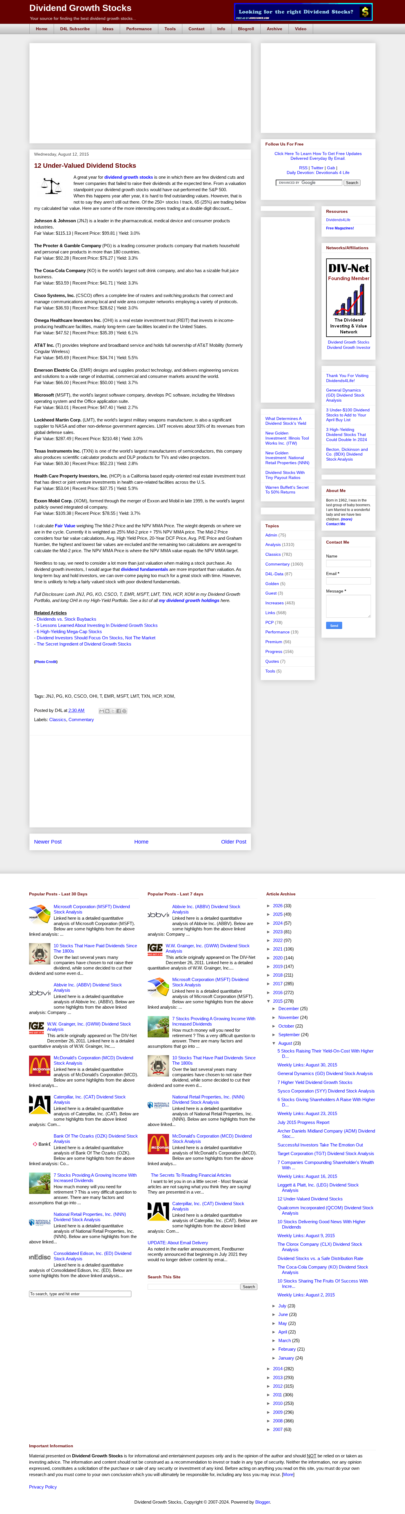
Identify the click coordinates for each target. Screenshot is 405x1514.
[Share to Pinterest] (124, 711)
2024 (278, 923)
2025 (278, 914)
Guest (271, 593)
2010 (278, 1403)
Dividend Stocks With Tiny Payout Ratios (285, 475)
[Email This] (102, 711)
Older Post (233, 842)
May (283, 1323)
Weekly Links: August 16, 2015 (307, 1176)
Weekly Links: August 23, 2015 (307, 1113)
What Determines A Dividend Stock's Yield (285, 421)
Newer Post (48, 842)
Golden (272, 583)
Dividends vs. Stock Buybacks (66, 619)
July (283, 1305)
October (286, 1026)
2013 (278, 1377)
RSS (303, 167)
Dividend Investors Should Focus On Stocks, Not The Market (96, 637)
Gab (331, 167)
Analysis (273, 544)
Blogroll (246, 28)
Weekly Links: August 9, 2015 (306, 1235)
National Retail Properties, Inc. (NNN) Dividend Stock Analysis (90, 1217)
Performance (139, 28)
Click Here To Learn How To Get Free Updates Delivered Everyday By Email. (318, 156)
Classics (57, 719)
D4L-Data (274, 573)
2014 (278, 1368)
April (283, 1331)
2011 (278, 1394)
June (283, 1314)
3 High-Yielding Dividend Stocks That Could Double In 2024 (346, 434)
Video (301, 28)
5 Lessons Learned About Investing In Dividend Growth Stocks (97, 625)
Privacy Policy (43, 1486)
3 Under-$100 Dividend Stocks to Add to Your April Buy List (348, 415)
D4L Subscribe (75, 28)
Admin (271, 535)
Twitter (317, 167)
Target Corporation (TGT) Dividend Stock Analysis (326, 1153)
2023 (278, 931)
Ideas (108, 28)
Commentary (81, 719)
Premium (273, 641)
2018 (278, 975)
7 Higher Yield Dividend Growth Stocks (315, 1082)
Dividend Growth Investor (348, 348)
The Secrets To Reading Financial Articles (191, 1175)
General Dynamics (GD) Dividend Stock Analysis (345, 395)
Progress (273, 651)
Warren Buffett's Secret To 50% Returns (287, 490)
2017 (278, 983)
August (285, 1043)
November (289, 1017)
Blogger (262, 1502)
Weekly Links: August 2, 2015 (306, 1294)
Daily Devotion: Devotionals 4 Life (318, 172)
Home (41, 28)
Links (270, 612)
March (285, 1340)
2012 (278, 1386)
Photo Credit (45, 662)
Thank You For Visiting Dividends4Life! (347, 378)
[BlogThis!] (107, 711)
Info (221, 28)
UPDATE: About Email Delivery (178, 1242)
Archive (274, 28)
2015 (278, 1001)
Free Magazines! (340, 228)
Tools (170, 28)
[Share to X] (113, 711)
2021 (278, 948)
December (289, 1008)
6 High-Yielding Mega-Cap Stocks (69, 631)
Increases (274, 603)
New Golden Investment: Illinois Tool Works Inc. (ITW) (287, 438)
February (287, 1349)
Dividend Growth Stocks (80, 8)
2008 (278, 1420)
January (286, 1357)
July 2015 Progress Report (303, 1122)
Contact (197, 28)
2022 (278, 940)
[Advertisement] (142, 49)
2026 (278, 905)
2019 (278, 966)
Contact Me (335, 524)
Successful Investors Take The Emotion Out (320, 1144)
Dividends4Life (338, 220)
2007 (278, 1429)
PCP (269, 622)
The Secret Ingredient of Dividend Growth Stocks (84, 643)
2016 (278, 992)
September (289, 1034)
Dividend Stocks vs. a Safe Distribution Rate (320, 1258)
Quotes (272, 661)
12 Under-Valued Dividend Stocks (310, 1198)
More (288, 1474)
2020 (278, 957)
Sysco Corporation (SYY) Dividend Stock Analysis (326, 1090)
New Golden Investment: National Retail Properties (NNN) (287, 458)
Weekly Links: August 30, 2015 (307, 1064)
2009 (278, 1412)
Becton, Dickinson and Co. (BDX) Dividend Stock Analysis (347, 454)
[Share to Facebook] (119, 711)
